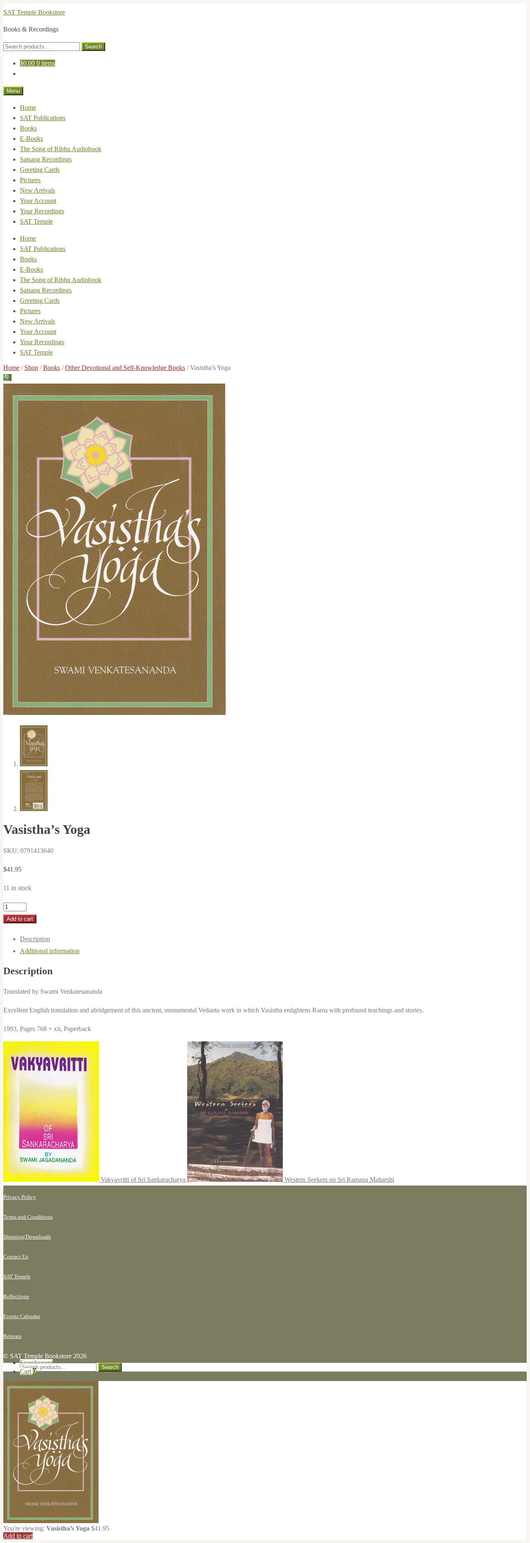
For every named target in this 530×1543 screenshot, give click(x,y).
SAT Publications (42, 117)
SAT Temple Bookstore (34, 12)
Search (93, 46)
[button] (7, 377)
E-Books (31, 138)
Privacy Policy (19, 1197)
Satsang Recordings (46, 159)
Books (28, 128)
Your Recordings (42, 211)
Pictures (30, 180)
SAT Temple (36, 221)
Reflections (16, 1296)
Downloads (38, 1237)
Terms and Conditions (28, 1217)
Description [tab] (35, 938)
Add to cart (20, 919)
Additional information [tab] (50, 950)
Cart (28, 1371)
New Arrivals (37, 190)
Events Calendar (21, 1316)
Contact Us (15, 1256)
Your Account (38, 200)
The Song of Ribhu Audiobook (60, 148)
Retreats (12, 1336)
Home (28, 107)
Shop (31, 367)
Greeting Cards (40, 169)
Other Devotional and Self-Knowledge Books (125, 367)
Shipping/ (14, 1237)
